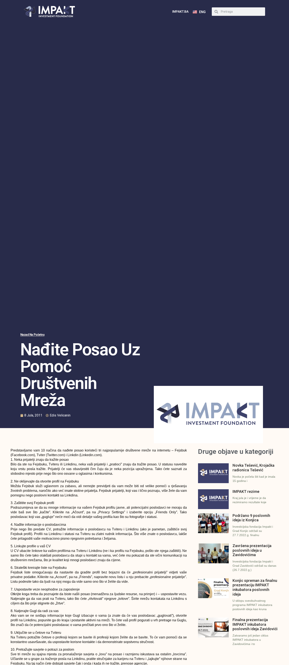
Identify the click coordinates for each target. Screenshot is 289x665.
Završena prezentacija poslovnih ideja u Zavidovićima (252, 550)
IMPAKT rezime (246, 491)
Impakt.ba (180, 12)
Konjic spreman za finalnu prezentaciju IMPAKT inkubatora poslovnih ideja (255, 587)
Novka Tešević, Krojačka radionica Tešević (253, 467)
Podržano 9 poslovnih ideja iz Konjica (251, 517)
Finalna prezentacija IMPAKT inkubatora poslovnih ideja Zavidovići (255, 624)
